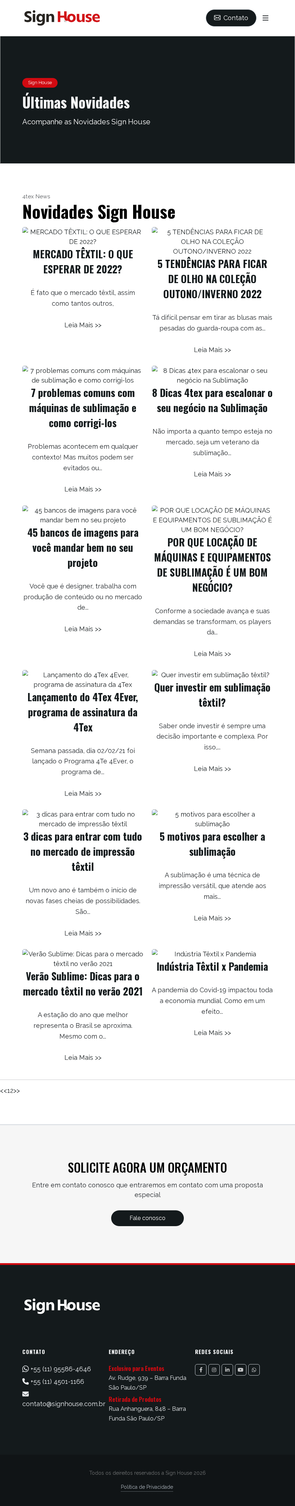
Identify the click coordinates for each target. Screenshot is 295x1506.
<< (3, 1090)
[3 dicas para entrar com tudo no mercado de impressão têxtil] (82, 819)
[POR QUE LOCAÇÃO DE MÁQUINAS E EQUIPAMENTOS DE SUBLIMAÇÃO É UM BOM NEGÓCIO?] (212, 520)
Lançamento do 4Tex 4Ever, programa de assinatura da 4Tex (82, 711)
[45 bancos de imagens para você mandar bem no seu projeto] (82, 515)
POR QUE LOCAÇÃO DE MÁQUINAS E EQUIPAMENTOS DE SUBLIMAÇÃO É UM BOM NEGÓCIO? (212, 565)
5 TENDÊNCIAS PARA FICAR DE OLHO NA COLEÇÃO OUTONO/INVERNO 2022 (212, 278)
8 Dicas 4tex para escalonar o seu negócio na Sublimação (212, 400)
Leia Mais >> (82, 325)
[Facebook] (200, 1370)
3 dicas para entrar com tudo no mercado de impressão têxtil (82, 851)
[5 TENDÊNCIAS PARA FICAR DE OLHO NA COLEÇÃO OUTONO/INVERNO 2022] (212, 241)
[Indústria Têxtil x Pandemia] (212, 954)
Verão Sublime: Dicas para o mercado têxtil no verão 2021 (83, 983)
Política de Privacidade (147, 1487)
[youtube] (240, 1370)
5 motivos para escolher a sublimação (212, 844)
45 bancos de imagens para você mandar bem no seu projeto (83, 547)
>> (16, 1090)
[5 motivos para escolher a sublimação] (212, 819)
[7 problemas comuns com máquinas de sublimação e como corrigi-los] (82, 375)
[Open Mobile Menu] (265, 18)
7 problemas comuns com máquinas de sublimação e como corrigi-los (82, 407)
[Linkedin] (227, 1370)
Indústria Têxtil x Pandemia (212, 966)
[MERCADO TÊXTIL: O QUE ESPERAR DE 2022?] (82, 236)
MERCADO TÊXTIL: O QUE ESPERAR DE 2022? (83, 261)
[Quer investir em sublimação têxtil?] (212, 675)
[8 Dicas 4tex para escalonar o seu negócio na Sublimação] (212, 375)
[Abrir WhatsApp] (277, 1488)
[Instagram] (214, 1370)
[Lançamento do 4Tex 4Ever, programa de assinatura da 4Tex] (82, 679)
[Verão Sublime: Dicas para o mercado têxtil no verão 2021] (82, 959)
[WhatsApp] (254, 1370)
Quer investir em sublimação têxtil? (212, 695)
